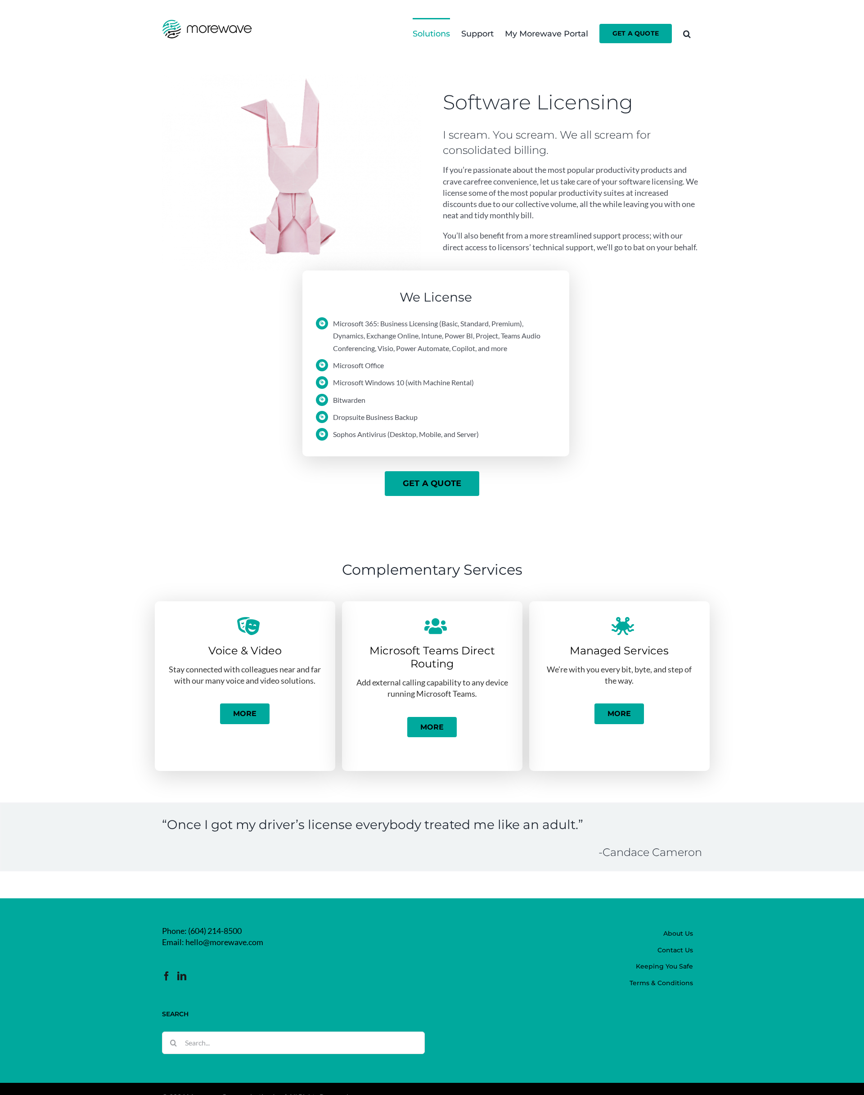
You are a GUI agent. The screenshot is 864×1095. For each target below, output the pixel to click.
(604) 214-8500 (215, 931)
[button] (687, 33)
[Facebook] (166, 976)
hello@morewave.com (224, 942)
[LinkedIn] (181, 976)
